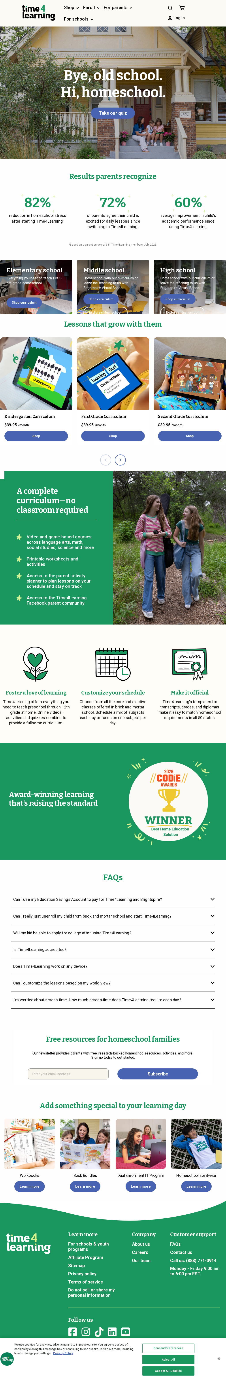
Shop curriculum (24, 302)
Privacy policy (82, 1273)
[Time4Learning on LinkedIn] (112, 1331)
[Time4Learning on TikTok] (99, 1331)
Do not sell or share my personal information (91, 1292)
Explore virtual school (105, 312)
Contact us (181, 1252)
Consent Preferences (168, 1348)
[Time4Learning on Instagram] (85, 1331)
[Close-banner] (219, 1358)
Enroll (89, 7)
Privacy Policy (63, 1353)
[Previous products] (105, 460)
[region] (113, 1359)
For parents (116, 7)
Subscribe (158, 1074)
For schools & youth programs (88, 1246)
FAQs (175, 1244)
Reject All (168, 1359)
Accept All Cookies (168, 1370)
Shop (69, 7)
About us (141, 1244)
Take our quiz (113, 113)
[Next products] (120, 460)
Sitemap (76, 1265)
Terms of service (85, 1282)
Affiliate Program (85, 1257)
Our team (141, 1260)
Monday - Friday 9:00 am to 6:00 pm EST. (195, 1271)
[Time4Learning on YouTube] (125, 1331)
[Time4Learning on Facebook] (72, 1331)
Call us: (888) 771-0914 (193, 1260)
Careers (140, 1252)
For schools (77, 19)
